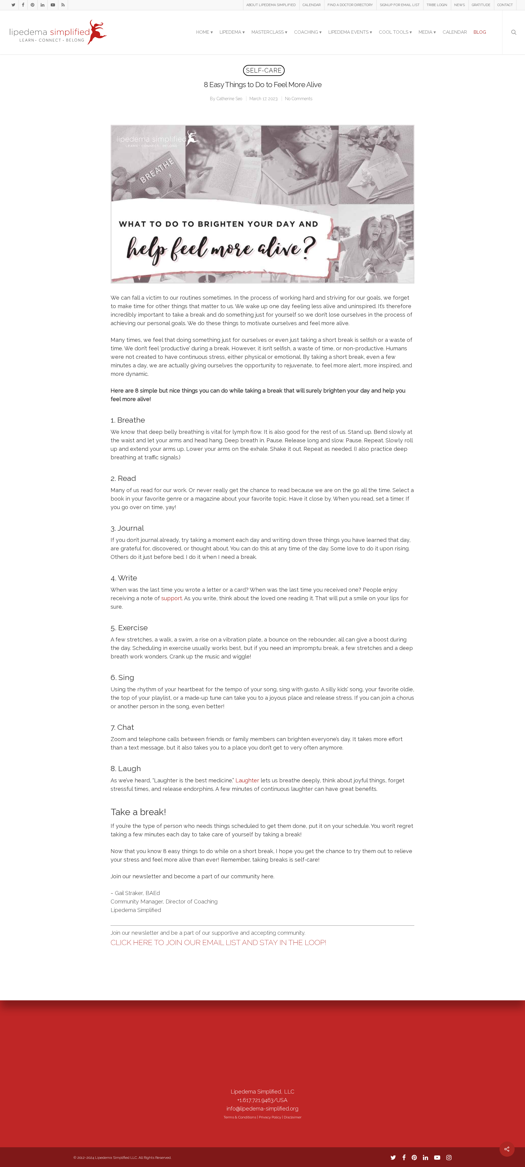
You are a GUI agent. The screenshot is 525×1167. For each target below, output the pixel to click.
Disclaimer (292, 1117)
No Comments (298, 98)
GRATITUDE (481, 5)
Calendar (455, 32)
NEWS (459, 5)
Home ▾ (204, 32)
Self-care (264, 70)
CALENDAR (312, 5)
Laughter (247, 780)
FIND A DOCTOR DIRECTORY (350, 5)
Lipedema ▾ (232, 32)
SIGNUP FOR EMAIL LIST (400, 5)
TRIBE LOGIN (437, 5)
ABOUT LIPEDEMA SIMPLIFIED (271, 5)
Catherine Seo (229, 98)
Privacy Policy (270, 1117)
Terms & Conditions (240, 1117)
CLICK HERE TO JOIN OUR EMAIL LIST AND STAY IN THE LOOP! (218, 942)
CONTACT (505, 5)
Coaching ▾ (308, 32)
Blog (480, 32)
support (171, 598)
